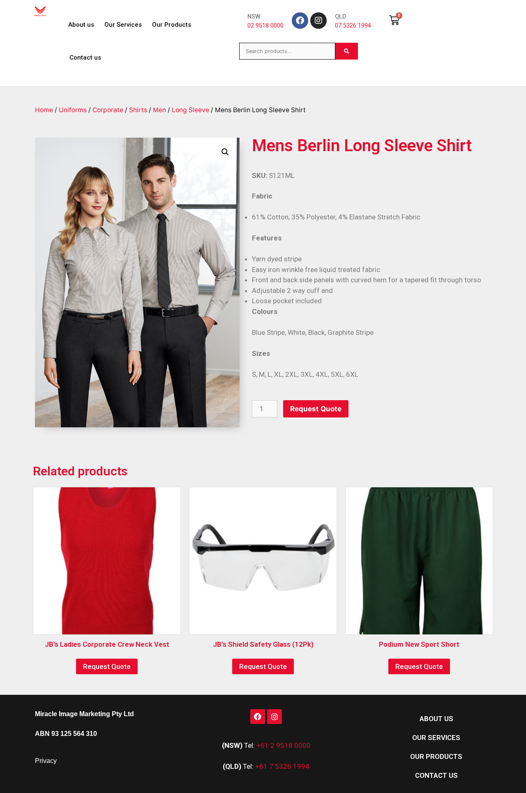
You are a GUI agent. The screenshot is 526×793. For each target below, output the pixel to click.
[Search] (346, 51)
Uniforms (73, 110)
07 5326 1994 (353, 25)
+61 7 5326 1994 (282, 766)
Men (159, 110)
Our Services (123, 24)
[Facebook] (300, 20)
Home (44, 110)
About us (81, 24)
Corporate (107, 110)
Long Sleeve (190, 110)
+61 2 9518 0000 (283, 745)
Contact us (85, 57)
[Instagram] (318, 20)
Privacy (46, 760)
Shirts (138, 110)
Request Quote (315, 409)
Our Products (171, 24)
